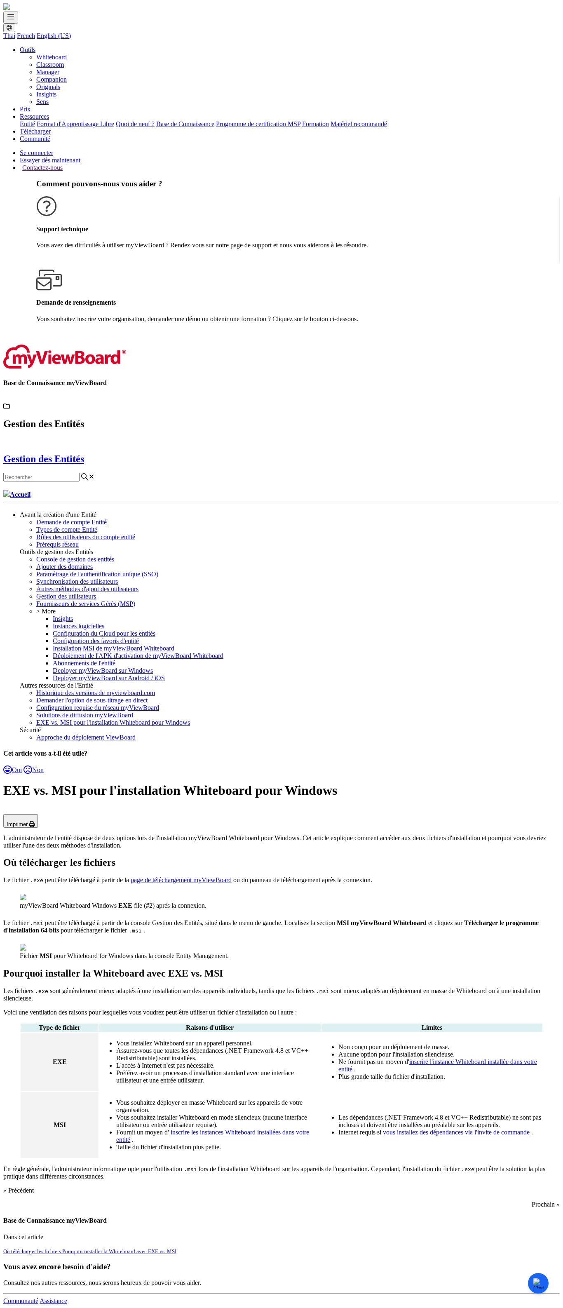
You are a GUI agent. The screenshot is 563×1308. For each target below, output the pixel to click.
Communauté (20, 1300)
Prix (25, 109)
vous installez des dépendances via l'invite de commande (456, 1132)
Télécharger (35, 131)
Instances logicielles (78, 625)
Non (38, 769)
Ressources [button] (34, 116)
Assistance (53, 1300)
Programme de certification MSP (258, 123)
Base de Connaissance (185, 123)
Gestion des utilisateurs (66, 596)
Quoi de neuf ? (135, 123)
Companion (51, 79)
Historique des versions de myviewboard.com (95, 692)
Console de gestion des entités (75, 559)
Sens (42, 101)
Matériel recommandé (359, 123)
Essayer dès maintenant (50, 160)
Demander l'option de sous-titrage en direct (92, 700)
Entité (27, 123)
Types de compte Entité (66, 529)
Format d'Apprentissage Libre (75, 123)
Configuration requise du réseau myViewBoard (97, 707)
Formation (315, 123)
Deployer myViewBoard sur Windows (103, 670)
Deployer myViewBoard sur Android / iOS (109, 677)
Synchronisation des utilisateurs (77, 581)
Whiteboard (51, 57)
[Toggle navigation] (10, 17)
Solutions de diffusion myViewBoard (84, 715)
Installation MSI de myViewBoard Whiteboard (113, 648)
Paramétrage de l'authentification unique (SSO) (97, 574)
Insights (46, 94)
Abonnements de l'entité (84, 663)
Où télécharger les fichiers (32, 1251)
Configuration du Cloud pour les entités (104, 633)
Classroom (50, 64)
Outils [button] (27, 49)
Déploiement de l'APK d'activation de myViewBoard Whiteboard (138, 655)
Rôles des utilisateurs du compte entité (85, 536)
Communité (35, 138)
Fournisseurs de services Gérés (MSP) (85, 603)
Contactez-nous (42, 167)
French (26, 35)
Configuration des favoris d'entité (96, 640)
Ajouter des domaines (64, 566)
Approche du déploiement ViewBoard (86, 737)
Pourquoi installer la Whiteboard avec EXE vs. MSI (119, 1251)
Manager (47, 71)
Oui (17, 769)
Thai (9, 35)
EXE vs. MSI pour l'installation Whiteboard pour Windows (113, 722)
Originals (48, 86)
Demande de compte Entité (71, 522)
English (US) (54, 35)
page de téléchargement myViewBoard (181, 879)
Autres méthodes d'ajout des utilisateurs (87, 588)
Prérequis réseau (57, 544)
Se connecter (36, 152)
